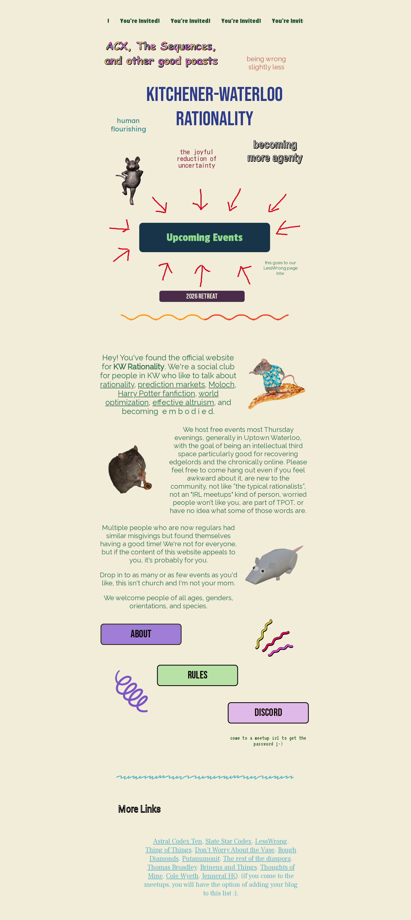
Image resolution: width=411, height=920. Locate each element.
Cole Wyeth (182, 876)
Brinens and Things (228, 867)
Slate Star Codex (229, 841)
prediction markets (171, 384)
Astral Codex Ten (177, 841)
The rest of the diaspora (257, 858)
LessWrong (271, 841)
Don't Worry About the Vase (235, 850)
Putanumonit (201, 858)
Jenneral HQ (220, 876)
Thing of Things (168, 850)
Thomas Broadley (172, 867)
